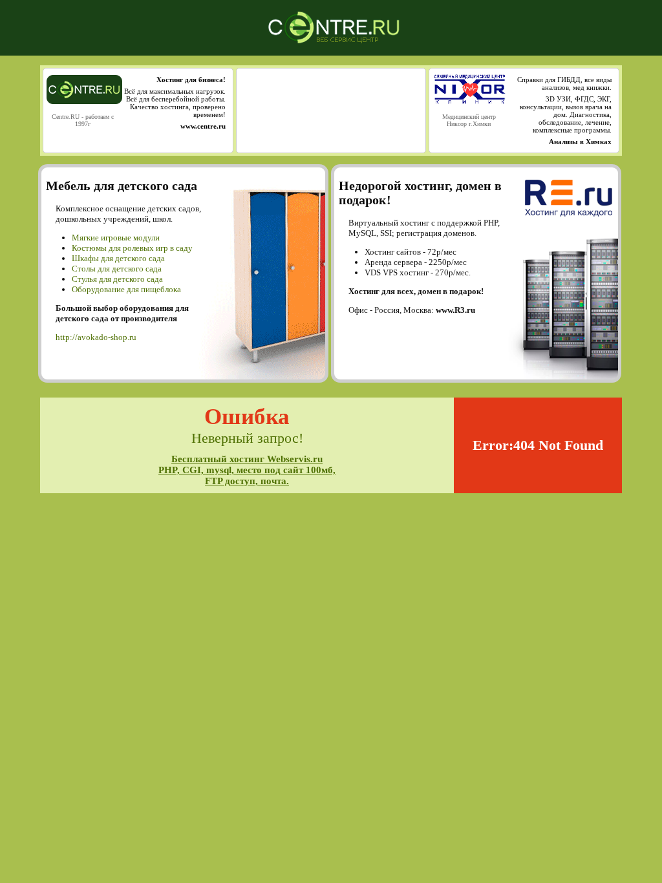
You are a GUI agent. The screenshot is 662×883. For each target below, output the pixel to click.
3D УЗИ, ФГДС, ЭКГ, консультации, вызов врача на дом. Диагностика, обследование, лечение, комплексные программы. (566, 114)
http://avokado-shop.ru (96, 337)
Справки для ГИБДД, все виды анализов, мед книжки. (564, 83)
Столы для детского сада (117, 268)
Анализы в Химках (580, 141)
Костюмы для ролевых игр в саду (132, 248)
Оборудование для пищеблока (126, 289)
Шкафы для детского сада (118, 258)
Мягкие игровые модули (116, 237)
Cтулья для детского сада (117, 279)
